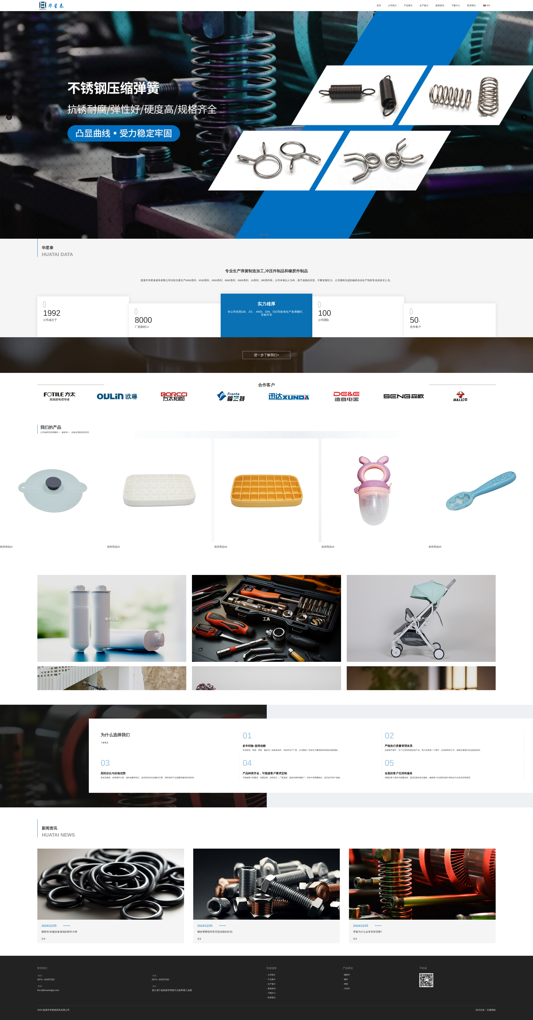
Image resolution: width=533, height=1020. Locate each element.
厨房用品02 (113, 546)
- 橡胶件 (346, 975)
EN (488, 5)
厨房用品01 (6, 546)
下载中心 (455, 5)
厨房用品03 (220, 546)
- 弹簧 (345, 984)
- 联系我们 (271, 997)
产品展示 (408, 5)
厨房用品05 (435, 546)
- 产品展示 (271, 979)
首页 (379, 5)
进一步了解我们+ (266, 355)
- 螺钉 (345, 979)
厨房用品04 (327, 546)
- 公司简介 (271, 975)
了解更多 (105, 742)
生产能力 (424, 5)
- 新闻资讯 (271, 988)
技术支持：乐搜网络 (486, 1010)
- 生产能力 (271, 984)
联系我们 (471, 5)
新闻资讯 (439, 5)
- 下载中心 (271, 993)
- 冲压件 (346, 988)
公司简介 (392, 5)
